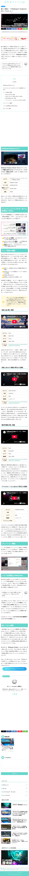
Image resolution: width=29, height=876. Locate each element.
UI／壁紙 (3, 6)
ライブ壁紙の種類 (7, 92)
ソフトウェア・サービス (15, 791)
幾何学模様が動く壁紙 (10, 98)
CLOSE (14, 81)
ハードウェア (15, 795)
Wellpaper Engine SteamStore (14, 668)
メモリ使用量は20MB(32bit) (10, 105)
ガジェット (15, 785)
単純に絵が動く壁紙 (10, 94)
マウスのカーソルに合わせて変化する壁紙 (15, 100)
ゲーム (15, 788)
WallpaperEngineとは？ (9, 85)
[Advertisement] (14, 129)
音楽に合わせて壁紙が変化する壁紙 (13, 96)
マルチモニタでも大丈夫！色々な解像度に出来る (14, 88)
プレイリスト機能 (7, 103)
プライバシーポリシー (11, 872)
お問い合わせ (19, 872)
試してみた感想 (7, 108)
